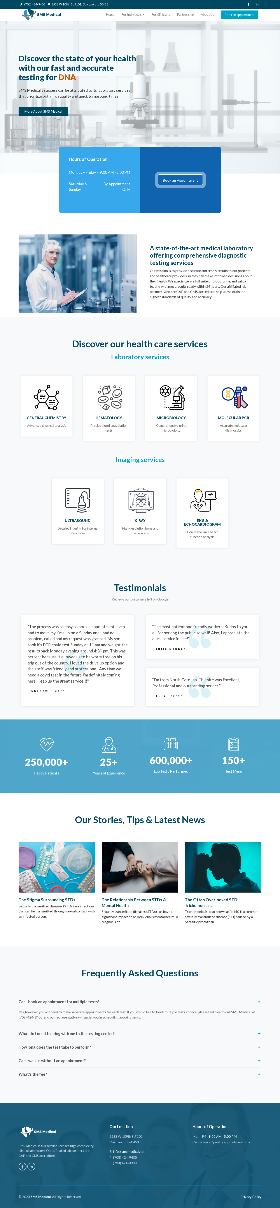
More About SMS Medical (43, 111)
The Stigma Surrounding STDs (47, 899)
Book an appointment (239, 15)
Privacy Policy (250, 1197)
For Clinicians (160, 14)
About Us (207, 14)
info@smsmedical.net (129, 1151)
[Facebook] (248, 4)
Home (110, 14)
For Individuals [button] (131, 14)
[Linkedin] (257, 4)
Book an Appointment (180, 180)
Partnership (185, 14)
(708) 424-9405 (34, 4)
